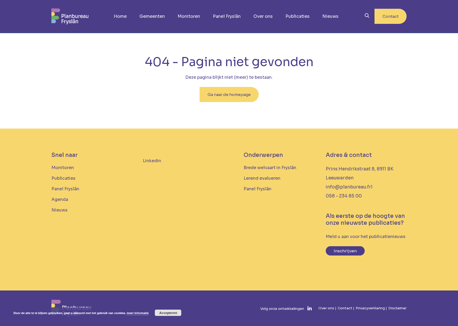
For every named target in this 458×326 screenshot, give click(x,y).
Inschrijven (345, 250)
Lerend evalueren (262, 178)
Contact (390, 16)
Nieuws (330, 16)
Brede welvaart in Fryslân (270, 167)
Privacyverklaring (370, 308)
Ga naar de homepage (229, 94)
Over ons (263, 16)
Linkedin (152, 161)
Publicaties (297, 16)
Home (120, 16)
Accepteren (168, 312)
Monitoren (189, 16)
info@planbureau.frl (349, 187)
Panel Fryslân (227, 16)
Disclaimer (397, 308)
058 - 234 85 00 (344, 196)
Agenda (59, 199)
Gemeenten (152, 16)
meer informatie (138, 313)
